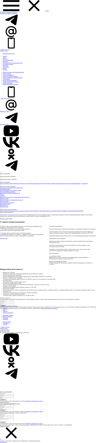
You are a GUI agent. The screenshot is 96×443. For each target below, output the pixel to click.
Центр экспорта (7, 73)
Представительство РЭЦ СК (7, 202)
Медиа (4, 68)
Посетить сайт (3, 238)
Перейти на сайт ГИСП (6, 218)
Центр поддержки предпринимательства (13, 72)
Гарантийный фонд (5, 189)
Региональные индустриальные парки (13, 63)
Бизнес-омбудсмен (7, 83)
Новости (5, 58)
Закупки (5, 324)
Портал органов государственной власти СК (11, 200)
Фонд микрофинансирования (7, 191)
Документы (6, 67)
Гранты (2, 194)
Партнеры (5, 65)
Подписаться (3, 442)
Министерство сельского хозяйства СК (10, 193)
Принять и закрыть (5, 426)
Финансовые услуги (5, 204)
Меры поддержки (7, 316)
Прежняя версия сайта (8, 53)
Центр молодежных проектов (10, 84)
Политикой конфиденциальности (49, 308)
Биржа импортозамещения (10, 80)
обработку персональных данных (34, 401)
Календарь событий (8, 64)
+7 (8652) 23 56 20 (4, 330)
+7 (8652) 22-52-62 (4, 49)
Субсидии (2, 195)
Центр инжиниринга (8, 75)
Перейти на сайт (4, 198)
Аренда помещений (8, 60)
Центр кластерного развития (10, 76)
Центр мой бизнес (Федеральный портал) (10, 190)
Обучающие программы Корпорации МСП (72, 211)
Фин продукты (4, 205)
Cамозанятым (6, 79)
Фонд (4, 57)
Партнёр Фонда (7, 322)
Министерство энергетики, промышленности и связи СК (14, 197)
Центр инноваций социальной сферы (12, 77)
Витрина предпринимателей (53, 211)
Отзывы (5, 69)
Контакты (5, 61)
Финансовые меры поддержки (11, 81)
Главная (5, 56)
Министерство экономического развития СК (11, 187)
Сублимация (84, 183)
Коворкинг (78, 183)
